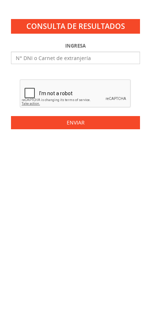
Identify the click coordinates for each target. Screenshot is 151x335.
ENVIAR (76, 122)
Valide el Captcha (75, 73)
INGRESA (75, 45)
